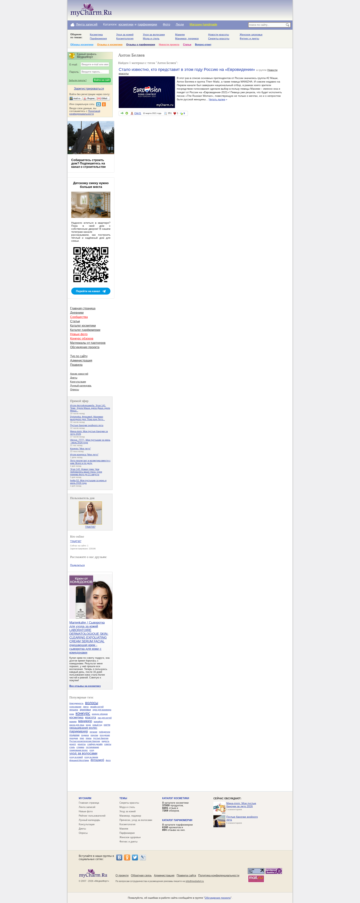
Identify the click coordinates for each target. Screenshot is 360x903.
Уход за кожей (125, 34)
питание (93, 732)
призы (89, 738)
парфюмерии (147, 24)
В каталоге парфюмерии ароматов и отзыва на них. (177, 827)
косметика (76, 717)
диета (85, 707)
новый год (97, 725)
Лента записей (87, 24)
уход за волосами (83, 753)
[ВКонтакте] (119, 857)
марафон (98, 721)
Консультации (78, 381)
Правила (76, 364)
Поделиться (77, 565)
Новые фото (79, 334)
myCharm (85, 798)
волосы (91, 703)
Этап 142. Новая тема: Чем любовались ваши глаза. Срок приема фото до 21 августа (86, 472)
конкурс (83, 713)
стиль (72, 747)
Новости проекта (169, 44)
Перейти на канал (88, 291)
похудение (105, 735)
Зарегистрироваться (89, 88)
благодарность (76, 703)
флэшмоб (97, 760)
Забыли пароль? (78, 80)
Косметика (96, 34)
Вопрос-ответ (203, 44)
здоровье (85, 709)
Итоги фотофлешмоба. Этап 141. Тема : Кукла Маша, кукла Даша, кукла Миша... (90, 408)
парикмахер (78, 731)
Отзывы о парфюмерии (140, 44)
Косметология (125, 38)
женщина (73, 710)
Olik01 (137, 113)
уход (91, 750)
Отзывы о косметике (109, 44)
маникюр (85, 721)
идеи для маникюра (102, 710)
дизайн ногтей (97, 707)
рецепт (72, 744)
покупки (94, 735)
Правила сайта (186, 875)
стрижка (80, 747)
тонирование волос (78, 750)
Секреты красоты (218, 38)
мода (88, 725)
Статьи (187, 44)
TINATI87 (90, 527)
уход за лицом (91, 757)
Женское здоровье (251, 34)
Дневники (77, 312)
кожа (71, 714)
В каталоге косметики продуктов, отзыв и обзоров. (175, 806)
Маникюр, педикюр (187, 38)
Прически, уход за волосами (135, 820)
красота (90, 717)
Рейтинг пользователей (92, 815)
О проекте (122, 875)
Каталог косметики (83, 325)
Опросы (74, 389)
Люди (180, 24)
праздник (73, 738)
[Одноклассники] (127, 857)
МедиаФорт (101, 881)
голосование (75, 707)
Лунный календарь (81, 385)
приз (82, 738)
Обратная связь (141, 875)
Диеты (73, 377)
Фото (166, 24)
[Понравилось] (126, 113)
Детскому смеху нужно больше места (91, 185)
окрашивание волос (83, 727)
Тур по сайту (79, 356)
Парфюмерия (98, 38)
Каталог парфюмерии (85, 330)
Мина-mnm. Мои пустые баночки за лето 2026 (241, 805)
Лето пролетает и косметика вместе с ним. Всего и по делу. (90, 462)
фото (108, 760)
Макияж (180, 34)
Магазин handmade (203, 24)
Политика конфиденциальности (218, 875)
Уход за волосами (154, 34)
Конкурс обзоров (81, 338)
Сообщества (79, 317)
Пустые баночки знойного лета (86, 425)
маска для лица (76, 725)
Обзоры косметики (81, 44)
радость (105, 741)
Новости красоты (218, 34)
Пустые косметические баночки (84, 741)
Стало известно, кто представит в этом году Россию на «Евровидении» (187, 69)
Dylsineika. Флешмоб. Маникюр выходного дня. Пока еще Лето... (87, 418)
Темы (123, 798)
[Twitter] (135, 857)
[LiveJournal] (143, 857)
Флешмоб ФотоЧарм (79, 760)
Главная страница (82, 308)
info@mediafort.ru (195, 881)
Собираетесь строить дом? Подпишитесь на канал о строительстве (88, 163)
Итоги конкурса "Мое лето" (84, 454)
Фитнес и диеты (249, 38)
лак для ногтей (105, 718)
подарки (74, 735)
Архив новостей (79, 373)
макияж (72, 721)
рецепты (82, 744)
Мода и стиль (151, 38)
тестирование (92, 747)
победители (104, 732)
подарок (85, 735)
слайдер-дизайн (95, 744)
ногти (107, 724)
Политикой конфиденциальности (84, 112)
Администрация (81, 360)
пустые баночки (100, 738)
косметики (126, 24)
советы (107, 744)
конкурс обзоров (100, 714)
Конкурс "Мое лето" (80, 448)
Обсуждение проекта (84, 347)
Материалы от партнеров (88, 342)
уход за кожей (76, 757)
